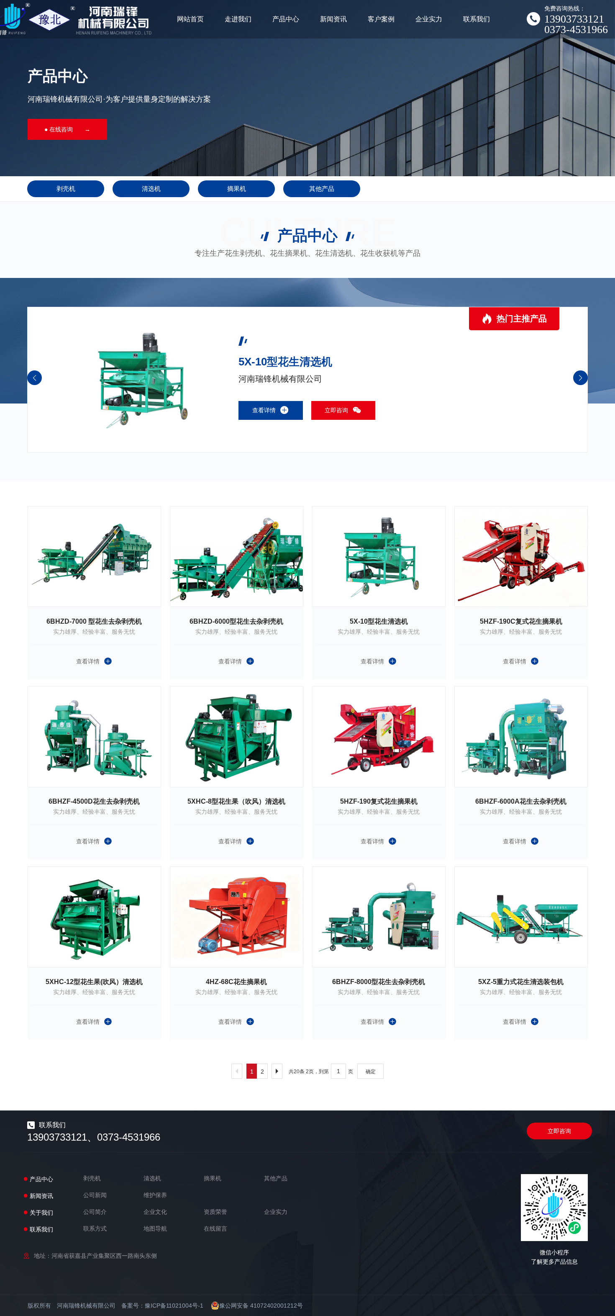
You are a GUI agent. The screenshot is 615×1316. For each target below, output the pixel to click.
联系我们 (476, 19)
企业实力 (428, 19)
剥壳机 (65, 188)
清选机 (151, 188)
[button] (580, 377)
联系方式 (95, 1228)
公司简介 (95, 1211)
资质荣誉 (215, 1211)
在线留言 (215, 1228)
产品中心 (285, 19)
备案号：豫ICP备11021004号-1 (162, 1305)
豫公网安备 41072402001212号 (261, 1305)
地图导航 (155, 1228)
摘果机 (236, 188)
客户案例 (381, 19)
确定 (371, 1071)
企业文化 (155, 1211)
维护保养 (155, 1195)
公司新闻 (95, 1195)
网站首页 (190, 19)
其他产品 (321, 188)
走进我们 (238, 19)
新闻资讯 (333, 19)
